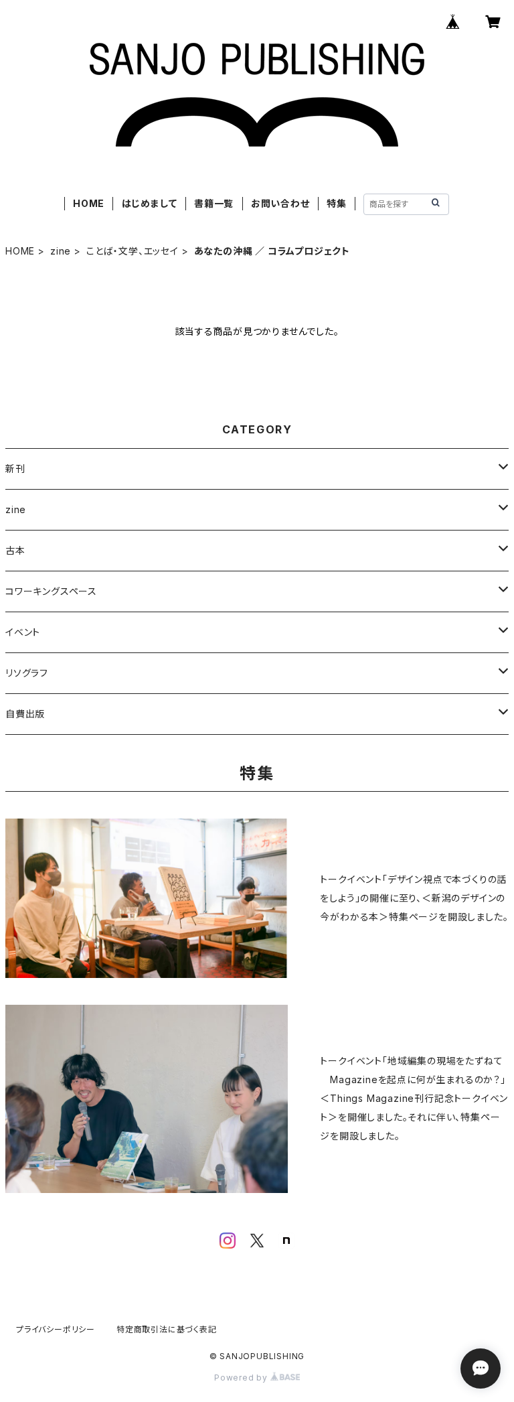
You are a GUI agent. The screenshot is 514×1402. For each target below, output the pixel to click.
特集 (337, 203)
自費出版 (25, 713)
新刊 (15, 468)
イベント (22, 632)
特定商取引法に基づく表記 (166, 1329)
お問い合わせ (280, 203)
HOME (88, 203)
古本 (15, 550)
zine (60, 251)
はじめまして (149, 203)
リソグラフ (26, 673)
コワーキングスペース (51, 591)
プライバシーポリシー (55, 1329)
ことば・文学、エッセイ (132, 251)
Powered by (242, 1378)
